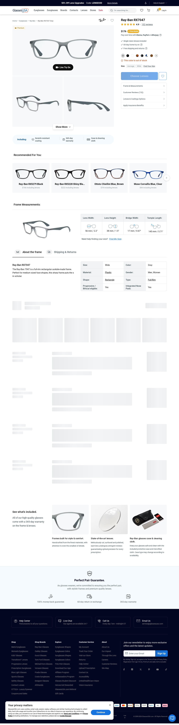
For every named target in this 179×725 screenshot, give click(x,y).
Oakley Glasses (41, 651)
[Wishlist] (142, 10)
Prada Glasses (41, 672)
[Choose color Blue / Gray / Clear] (147, 56)
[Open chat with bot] (172, 718)
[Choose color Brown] (152, 56)
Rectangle (109, 280)
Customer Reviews (109, 664)
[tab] (28, 253)
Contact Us (83, 672)
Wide (139, 66)
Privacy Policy (162, 659)
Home (14, 21)
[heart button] (163, 76)
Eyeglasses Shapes (63, 647)
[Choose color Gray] (123, 56)
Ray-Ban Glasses (42, 647)
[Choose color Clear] (132, 56)
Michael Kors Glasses (43, 664)
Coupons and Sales (19, 693)
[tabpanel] (89, 276)
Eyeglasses (23, 21)
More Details (112, 3)
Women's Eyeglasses (19, 651)
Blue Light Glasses (18, 672)
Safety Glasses (17, 681)
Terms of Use (152, 659)
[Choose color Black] (128, 56)
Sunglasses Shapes (63, 655)
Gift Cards (59, 693)
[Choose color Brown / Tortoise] (137, 56)
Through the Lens (109, 655)
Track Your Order (86, 651)
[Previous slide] (12, 178)
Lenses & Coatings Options (134, 99)
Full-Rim (152, 280)
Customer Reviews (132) (133, 92)
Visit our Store (84, 655)
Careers (105, 660)
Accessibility (84, 677)
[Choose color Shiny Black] (142, 56)
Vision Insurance (86, 685)
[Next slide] (166, 178)
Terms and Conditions (71, 714)
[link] (21, 10)
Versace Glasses (41, 668)
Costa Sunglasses (42, 677)
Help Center (84, 664)
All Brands (39, 685)
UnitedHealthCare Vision (89, 681)
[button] (117, 705)
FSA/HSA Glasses (62, 664)
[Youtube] (157, 669)
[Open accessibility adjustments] (146, 3)
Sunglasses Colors (62, 660)
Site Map (105, 668)
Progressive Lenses (19, 664)
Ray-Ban (32, 21)
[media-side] (88, 101)
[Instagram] (132, 669)
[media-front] (63, 50)
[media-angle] (37, 101)
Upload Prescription (87, 668)
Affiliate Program (62, 672)
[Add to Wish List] (112, 20)
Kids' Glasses (16, 655)
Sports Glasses (17, 677)
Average (130, 66)
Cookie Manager (65, 716)
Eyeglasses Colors (62, 651)
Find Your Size (149, 66)
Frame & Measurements (133, 86)
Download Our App (63, 668)
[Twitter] (141, 669)
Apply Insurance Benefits (133, 105)
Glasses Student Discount (65, 681)
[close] (110, 705)
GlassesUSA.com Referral (65, 689)
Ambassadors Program (64, 677)
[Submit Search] (111, 10)
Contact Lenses (17, 685)
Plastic (108, 272)
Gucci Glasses (40, 655)
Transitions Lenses (19, 660)
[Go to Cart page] (149, 10)
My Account (84, 647)
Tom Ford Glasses (42, 660)
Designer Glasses (42, 681)
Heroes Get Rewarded (64, 685)
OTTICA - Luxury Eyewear (21, 689)
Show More (62, 126)
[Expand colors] (156, 55)
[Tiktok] (166, 669)
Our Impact (106, 651)
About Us (105, 647)
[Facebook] (124, 669)
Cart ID (125, 716)
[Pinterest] (149, 669)
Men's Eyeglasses (18, 647)
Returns (82, 660)
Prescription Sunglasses (21, 668)
